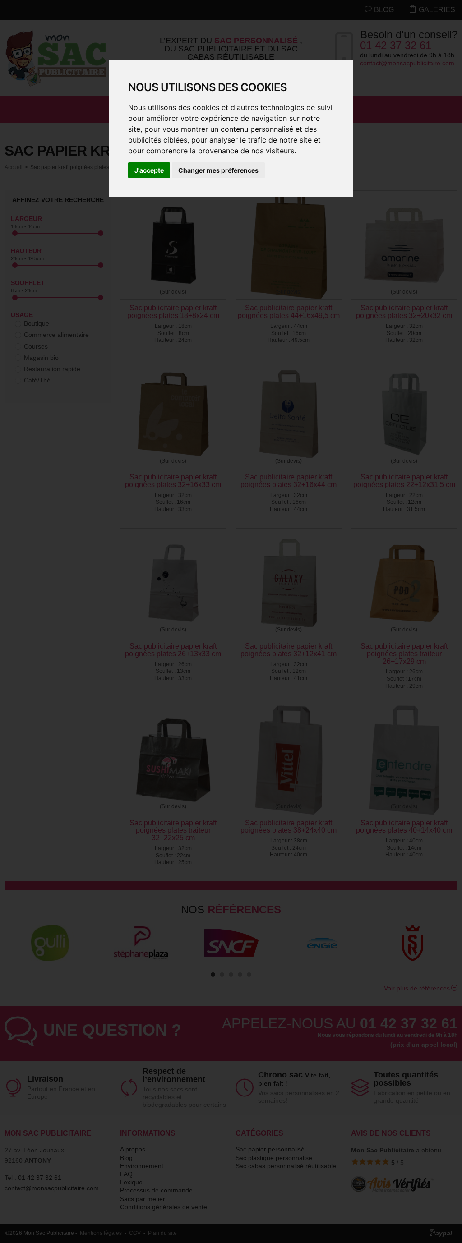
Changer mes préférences (218, 170)
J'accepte (149, 170)
